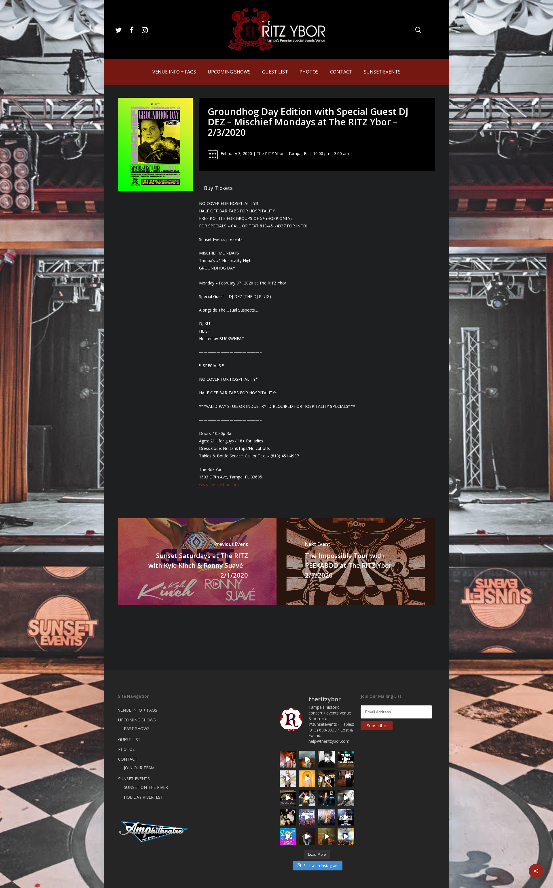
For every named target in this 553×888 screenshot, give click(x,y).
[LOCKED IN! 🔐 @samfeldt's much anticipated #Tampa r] (326, 798)
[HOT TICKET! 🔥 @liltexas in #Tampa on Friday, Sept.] (346, 798)
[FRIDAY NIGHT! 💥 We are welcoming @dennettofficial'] (288, 798)
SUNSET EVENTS (134, 778)
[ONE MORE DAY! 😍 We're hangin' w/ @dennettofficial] (307, 759)
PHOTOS (126, 749)
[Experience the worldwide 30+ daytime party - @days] (307, 817)
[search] (418, 30)
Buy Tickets (218, 187)
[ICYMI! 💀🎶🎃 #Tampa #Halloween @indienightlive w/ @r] (288, 817)
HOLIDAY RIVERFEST (143, 797)
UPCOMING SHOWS (137, 720)
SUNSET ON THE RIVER (146, 787)
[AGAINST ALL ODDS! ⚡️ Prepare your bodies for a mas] (307, 798)
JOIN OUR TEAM (139, 767)
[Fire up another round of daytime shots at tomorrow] (346, 836)
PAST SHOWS (136, 728)
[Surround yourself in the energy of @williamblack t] (326, 836)
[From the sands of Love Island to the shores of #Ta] (326, 778)
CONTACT (127, 759)
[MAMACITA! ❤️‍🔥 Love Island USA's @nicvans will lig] (288, 759)
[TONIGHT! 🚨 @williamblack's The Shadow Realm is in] (346, 817)
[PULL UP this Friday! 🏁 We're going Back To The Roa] (346, 759)
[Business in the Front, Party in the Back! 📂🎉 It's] (346, 778)
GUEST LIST (129, 739)
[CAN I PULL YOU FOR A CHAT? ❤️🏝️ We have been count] (326, 817)
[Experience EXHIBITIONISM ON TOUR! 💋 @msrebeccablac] (288, 778)
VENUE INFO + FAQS (137, 710)
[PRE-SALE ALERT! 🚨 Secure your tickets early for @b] (326, 759)
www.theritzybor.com (219, 484)
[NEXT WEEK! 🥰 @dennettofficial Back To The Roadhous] (307, 836)
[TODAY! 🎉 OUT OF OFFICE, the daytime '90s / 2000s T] (288, 836)
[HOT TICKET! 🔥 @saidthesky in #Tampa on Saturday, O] (307, 778)
